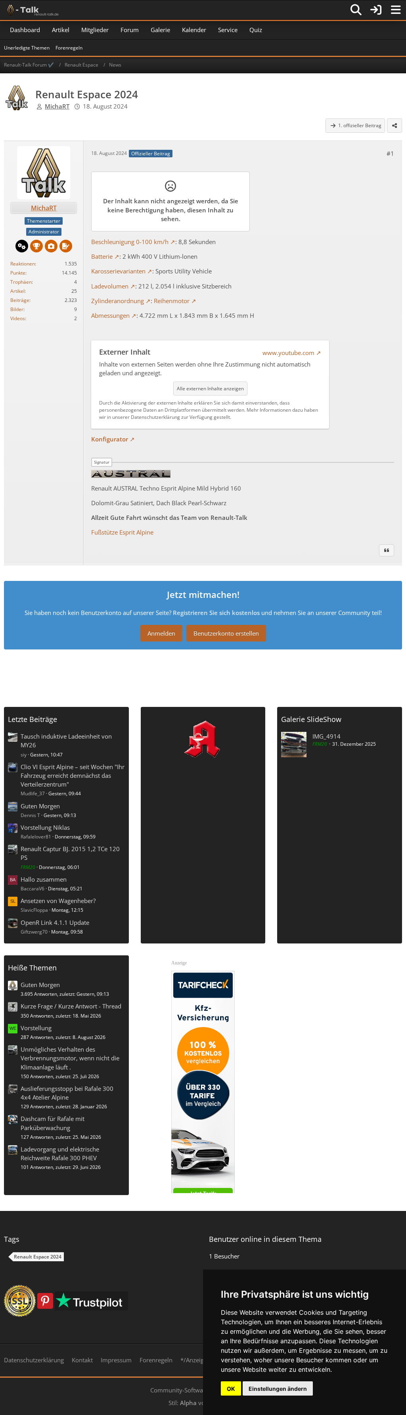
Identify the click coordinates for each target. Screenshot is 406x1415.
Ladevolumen (109, 286)
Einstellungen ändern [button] (278, 1388)
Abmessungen (110, 315)
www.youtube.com (288, 353)
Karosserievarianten (118, 271)
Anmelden (161, 633)
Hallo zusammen (44, 879)
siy (24, 754)
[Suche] (356, 10)
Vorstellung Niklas (45, 827)
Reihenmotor (172, 301)
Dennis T (30, 815)
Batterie (102, 256)
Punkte (17, 272)
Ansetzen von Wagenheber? (58, 901)
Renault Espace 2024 (37, 1256)
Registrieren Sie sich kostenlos (216, 613)
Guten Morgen (40, 806)
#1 (390, 153)
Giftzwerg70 (34, 931)
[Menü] (396, 10)
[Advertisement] (203, 675)
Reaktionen (22, 263)
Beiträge (19, 300)
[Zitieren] (386, 550)
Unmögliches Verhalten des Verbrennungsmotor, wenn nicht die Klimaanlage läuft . (70, 1058)
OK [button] (231, 1388)
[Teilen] (394, 125)
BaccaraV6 (32, 888)
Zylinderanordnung (117, 301)
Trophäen (21, 282)
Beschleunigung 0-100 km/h (130, 242)
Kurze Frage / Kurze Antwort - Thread (71, 1006)
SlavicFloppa (34, 910)
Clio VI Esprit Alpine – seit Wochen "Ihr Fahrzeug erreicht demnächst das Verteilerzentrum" (72, 775)
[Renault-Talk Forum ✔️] (31, 10)
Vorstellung (36, 1028)
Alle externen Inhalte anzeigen (210, 388)
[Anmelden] (376, 10)
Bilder (16, 309)
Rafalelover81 (36, 836)
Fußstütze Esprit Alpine (122, 532)
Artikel (17, 291)
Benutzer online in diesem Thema (265, 1239)
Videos (17, 318)
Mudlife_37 (33, 793)
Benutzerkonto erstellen (226, 633)
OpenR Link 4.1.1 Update (55, 922)
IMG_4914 (326, 736)
